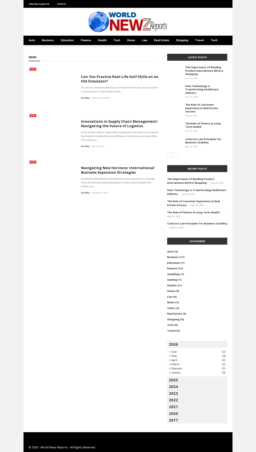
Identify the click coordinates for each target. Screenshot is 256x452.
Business (35, 26)
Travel (34, 89)
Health (102, 40)
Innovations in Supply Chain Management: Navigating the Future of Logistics (119, 123)
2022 (173, 399)
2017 (173, 420)
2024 (173, 386)
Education (37, 33)
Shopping (36, 82)
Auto (33, 19)
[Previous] (169, 155)
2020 (173, 413)
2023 (173, 393)
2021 (173, 406)
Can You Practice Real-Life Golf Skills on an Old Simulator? (119, 79)
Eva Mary (85, 97)
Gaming (172, 279)
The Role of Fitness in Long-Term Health (203, 125)
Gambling (173, 274)
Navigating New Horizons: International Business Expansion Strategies (117, 170)
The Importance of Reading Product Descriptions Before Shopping (204, 70)
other (171, 308)
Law (32, 68)
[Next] (175, 155)
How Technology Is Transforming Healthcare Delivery (202, 89)
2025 (173, 379)
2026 (173, 344)
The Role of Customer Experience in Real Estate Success (201, 108)
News (33, 103)
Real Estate (37, 75)
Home (33, 61)
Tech (32, 96)
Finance (86, 40)
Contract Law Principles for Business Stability (203, 140)
